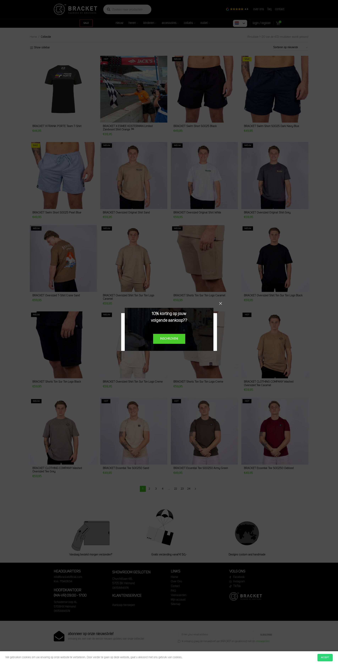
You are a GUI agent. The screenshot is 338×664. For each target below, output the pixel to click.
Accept (325, 657)
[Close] (220, 303)
